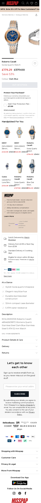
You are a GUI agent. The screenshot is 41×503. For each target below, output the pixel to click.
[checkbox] (20, 105)
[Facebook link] (25, 493)
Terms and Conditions (17, 117)
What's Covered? (9, 110)
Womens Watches (8, 15)
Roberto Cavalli (9, 62)
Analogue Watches (22, 15)
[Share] (36, 15)
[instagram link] (14, 493)
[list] (19, 38)
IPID (5, 117)
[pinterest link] (19, 493)
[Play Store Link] (19, 483)
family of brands (26, 405)
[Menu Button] (3, 3)
